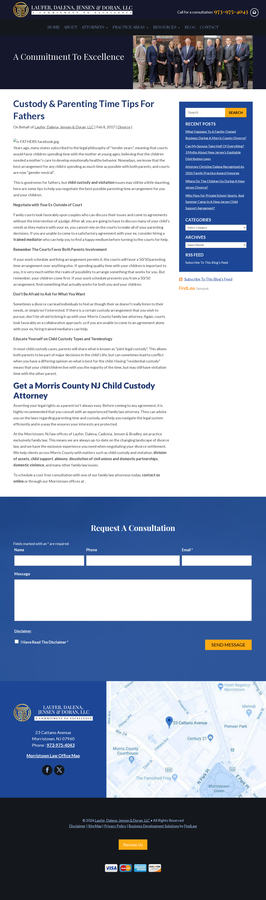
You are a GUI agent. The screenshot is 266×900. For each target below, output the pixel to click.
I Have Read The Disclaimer (44, 642)
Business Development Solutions (154, 826)
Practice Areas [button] (129, 27)
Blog (190, 27)
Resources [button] (164, 27)
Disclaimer (22, 631)
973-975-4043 (231, 11)
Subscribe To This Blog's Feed (208, 279)
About (70, 27)
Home (54, 27)
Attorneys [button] (92, 27)
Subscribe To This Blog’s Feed (206, 262)
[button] (262, 870)
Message (22, 574)
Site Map (95, 826)
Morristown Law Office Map (53, 755)
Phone (91, 550)
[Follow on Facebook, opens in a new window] (48, 770)
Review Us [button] (133, 844)
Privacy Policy (115, 826)
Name (19, 550)
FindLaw (190, 826)
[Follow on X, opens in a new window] (59, 770)
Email (187, 550)
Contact (209, 27)
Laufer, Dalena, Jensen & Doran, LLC (64, 127)
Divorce (124, 127)
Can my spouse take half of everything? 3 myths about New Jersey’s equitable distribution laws (214, 152)
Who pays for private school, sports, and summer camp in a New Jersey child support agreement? (214, 201)
